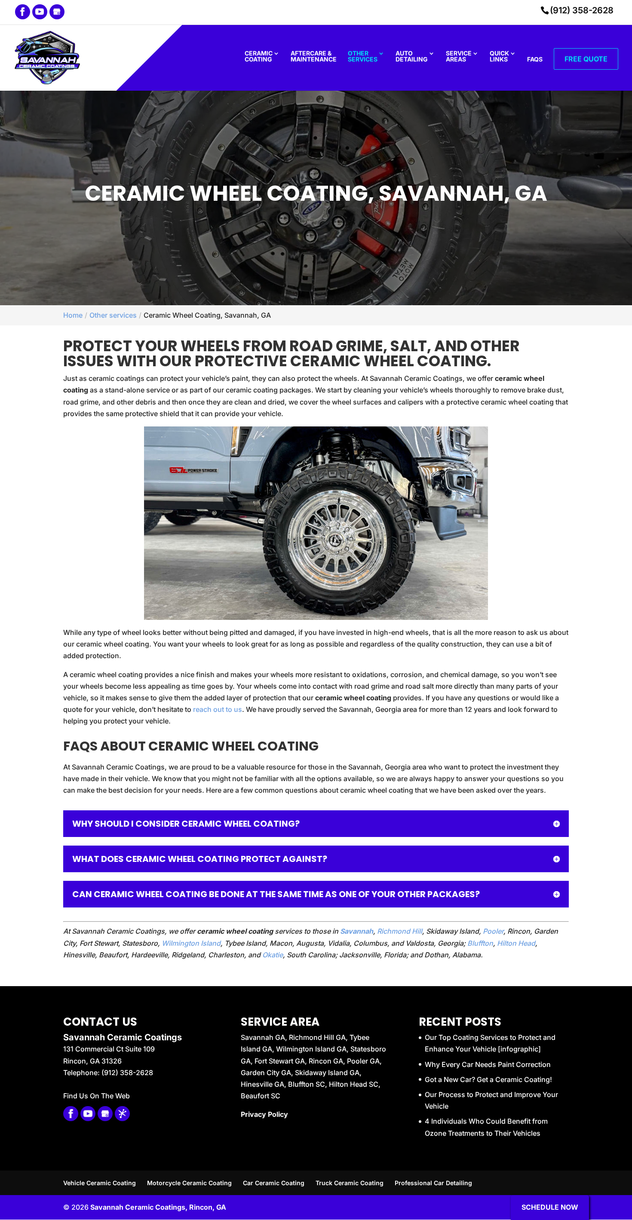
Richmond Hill (399, 931)
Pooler (493, 931)
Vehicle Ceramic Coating (99, 1182)
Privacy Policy (264, 1114)
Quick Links (499, 56)
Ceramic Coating (259, 56)
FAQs (535, 59)
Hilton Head (516, 943)
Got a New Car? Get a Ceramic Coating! (488, 1079)
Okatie (272, 954)
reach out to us (217, 709)
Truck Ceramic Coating (349, 1182)
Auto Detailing (412, 56)
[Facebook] (22, 11)
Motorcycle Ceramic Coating (189, 1182)
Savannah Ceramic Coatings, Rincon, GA (158, 1207)
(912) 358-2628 (582, 10)
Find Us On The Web (96, 1095)
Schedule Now (550, 1207)
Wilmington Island (191, 943)
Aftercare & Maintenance (314, 56)
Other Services (362, 56)
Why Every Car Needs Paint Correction (488, 1064)
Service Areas (459, 56)
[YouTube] (39, 11)
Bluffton (480, 943)
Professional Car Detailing (433, 1182)
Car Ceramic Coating (273, 1182)
